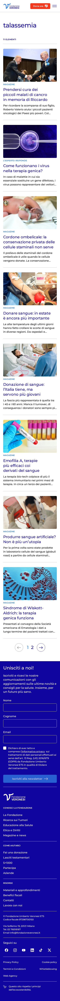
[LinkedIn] (32, 950)
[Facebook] (6, 950)
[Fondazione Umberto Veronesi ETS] (11, 6)
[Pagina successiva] (41, 647)
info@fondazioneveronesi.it (25, 932)
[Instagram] (15, 950)
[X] (49, 950)
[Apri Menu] (54, 6)
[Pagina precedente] (19, 647)
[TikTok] (40, 950)
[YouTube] (23, 950)
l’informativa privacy (33, 751)
